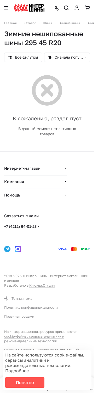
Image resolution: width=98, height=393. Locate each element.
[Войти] (76, 8)
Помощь (12, 195)
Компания (14, 181)
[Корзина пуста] (87, 8)
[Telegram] (7, 249)
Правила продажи (19, 316)
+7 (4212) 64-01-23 (20, 226)
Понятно (25, 382)
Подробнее (17, 370)
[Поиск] (66, 8)
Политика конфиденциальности (31, 307)
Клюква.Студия (42, 285)
